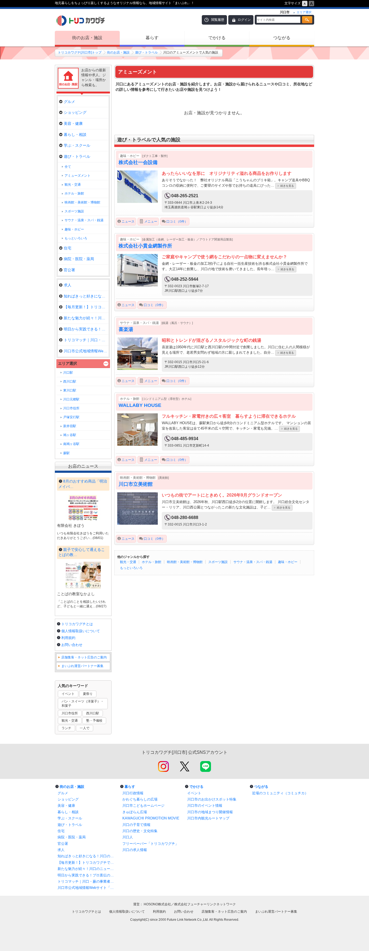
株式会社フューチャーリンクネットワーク (205, 904)
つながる (281, 37)
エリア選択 (67, 363)
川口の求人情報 (134, 850)
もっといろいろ (131, 568)
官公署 (69, 270)
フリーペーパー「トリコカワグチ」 (150, 844)
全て (68, 166)
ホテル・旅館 (151, 562)
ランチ (66, 728)
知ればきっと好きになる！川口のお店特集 (87, 856)
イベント (68, 694)
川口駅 (68, 372)
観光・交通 (128, 562)
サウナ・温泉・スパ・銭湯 (252, 562)
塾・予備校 (94, 720)
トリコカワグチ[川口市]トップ (80, 52)
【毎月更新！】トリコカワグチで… (86, 307)
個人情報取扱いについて (80, 631)
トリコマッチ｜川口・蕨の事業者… (86, 340)
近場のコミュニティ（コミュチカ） (280, 793)
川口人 (127, 837)
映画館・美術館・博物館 (185, 562)
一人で (84, 728)
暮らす (152, 37)
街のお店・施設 (87, 37)
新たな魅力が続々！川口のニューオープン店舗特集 (87, 869)
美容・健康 (73, 123)
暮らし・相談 (75, 134)
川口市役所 (71, 408)
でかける (217, 37)
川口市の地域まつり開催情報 (210, 812)
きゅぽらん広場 (134, 812)
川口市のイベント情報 (204, 805)
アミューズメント (77, 175)
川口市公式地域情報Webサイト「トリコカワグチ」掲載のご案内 (87, 888)
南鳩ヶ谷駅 (71, 444)
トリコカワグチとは (77, 624)
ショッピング (75, 112)
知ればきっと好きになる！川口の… (86, 296)
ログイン (244, 20)
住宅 (67, 248)
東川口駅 (69, 390)
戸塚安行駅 (71, 417)
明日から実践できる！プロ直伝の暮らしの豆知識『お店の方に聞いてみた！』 (87, 875)
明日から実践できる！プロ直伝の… (86, 329)
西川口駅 (69, 381)
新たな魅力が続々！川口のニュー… (86, 318)
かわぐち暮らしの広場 (139, 799)
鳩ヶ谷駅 (69, 435)
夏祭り (88, 694)
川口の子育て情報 (136, 825)
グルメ (69, 101)
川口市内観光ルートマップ (208, 818)
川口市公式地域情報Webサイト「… (86, 351)
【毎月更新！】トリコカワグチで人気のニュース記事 (87, 862)
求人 (67, 285)
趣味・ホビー (287, 562)
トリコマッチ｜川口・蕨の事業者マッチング (87, 881)
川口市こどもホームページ (143, 805)
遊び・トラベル (146, 52)
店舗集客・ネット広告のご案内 (84, 657)
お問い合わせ (71, 645)
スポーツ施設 (218, 562)
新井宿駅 (69, 426)
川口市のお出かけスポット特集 (211, 799)
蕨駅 (66, 453)
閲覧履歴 (217, 20)
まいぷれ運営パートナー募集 (82, 666)
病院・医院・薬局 (79, 259)
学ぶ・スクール (77, 145)
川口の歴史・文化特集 (139, 831)
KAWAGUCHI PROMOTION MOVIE (150, 818)
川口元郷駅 (71, 399)
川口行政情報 (132, 793)
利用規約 (68, 638)
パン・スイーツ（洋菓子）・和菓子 (83, 703)
